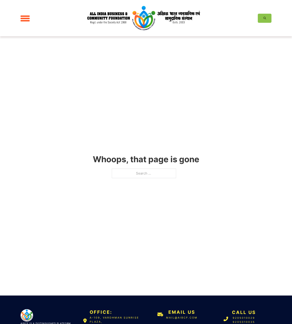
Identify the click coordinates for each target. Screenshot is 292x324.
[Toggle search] (264, 18)
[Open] (25, 18)
